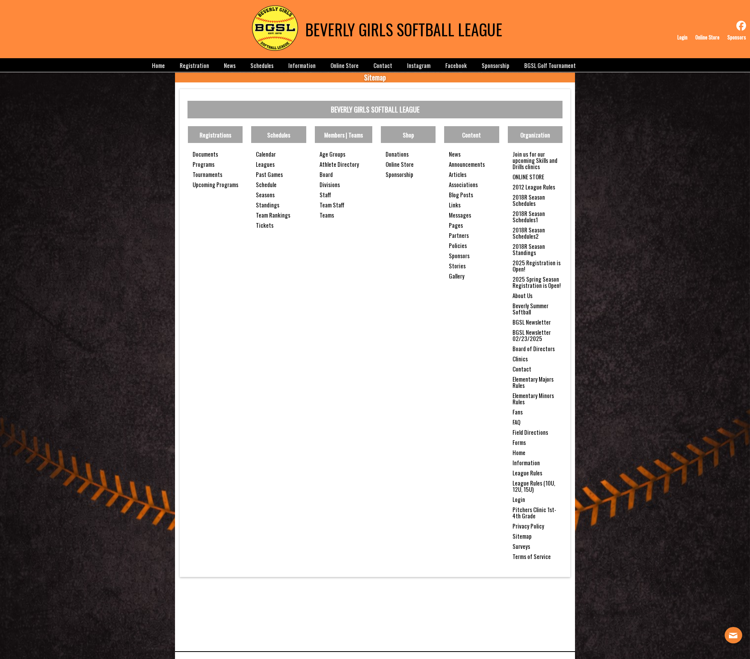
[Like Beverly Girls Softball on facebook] (741, 26)
